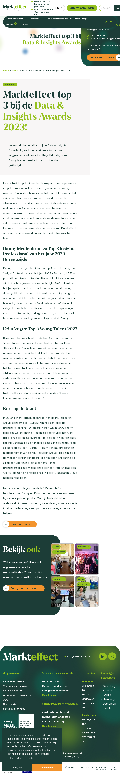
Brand (50, 681)
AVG (5, 699)
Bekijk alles (49, 695)
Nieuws (11, 24)
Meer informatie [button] (25, 758)
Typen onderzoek (15, 18)
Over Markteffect (13, 681)
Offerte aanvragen (82, 8)
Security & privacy (14, 708)
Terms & (108, 769)
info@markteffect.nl (79, 656)
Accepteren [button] (47, 767)
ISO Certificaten (12, 690)
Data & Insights (82, 18)
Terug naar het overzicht (26, 588)
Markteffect (10, 84)
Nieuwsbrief (10, 704)
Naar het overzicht (23, 524)
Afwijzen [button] (17, 767)
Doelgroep (55, 690)
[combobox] (60, 8)
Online (53, 721)
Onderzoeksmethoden (58, 18)
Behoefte (54, 686)
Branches (35, 18)
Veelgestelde (15, 686)
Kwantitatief (56, 716)
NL (58, 8)
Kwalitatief (56, 712)
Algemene (17, 695)
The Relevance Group (105, 767)
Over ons (24, 24)
